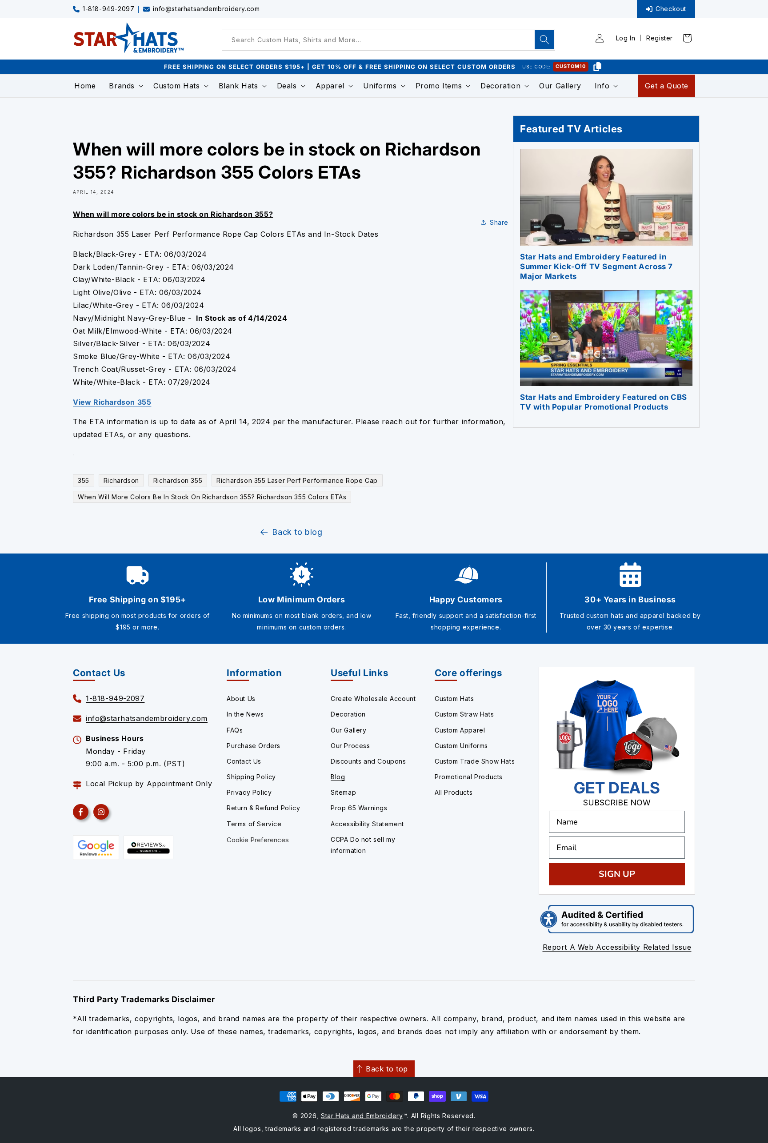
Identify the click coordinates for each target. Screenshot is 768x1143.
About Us (241, 698)
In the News (245, 714)
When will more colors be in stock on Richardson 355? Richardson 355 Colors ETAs (212, 497)
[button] (124, 86)
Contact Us (244, 761)
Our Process (350, 745)
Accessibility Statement (367, 824)
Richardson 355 (177, 480)
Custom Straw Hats (464, 714)
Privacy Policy (249, 792)
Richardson (121, 480)
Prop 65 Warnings (359, 808)
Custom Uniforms (461, 745)
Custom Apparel (460, 730)
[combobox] (388, 40)
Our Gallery (349, 730)
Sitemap (343, 792)
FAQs (235, 730)
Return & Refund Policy (263, 808)
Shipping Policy (251, 777)
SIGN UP (617, 874)
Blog (338, 777)
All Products (453, 792)
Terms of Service (254, 824)
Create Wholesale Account (373, 698)
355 (83, 480)
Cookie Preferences (258, 840)
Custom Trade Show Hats (475, 761)
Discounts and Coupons (368, 761)
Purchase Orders (253, 745)
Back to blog (297, 532)
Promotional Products (469, 777)
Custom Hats (454, 698)
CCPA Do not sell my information (363, 845)
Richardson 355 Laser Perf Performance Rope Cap (297, 480)
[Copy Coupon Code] (597, 66)
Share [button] (499, 222)
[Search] (544, 39)
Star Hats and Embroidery (362, 1115)
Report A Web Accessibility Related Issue (617, 947)
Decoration (348, 714)
